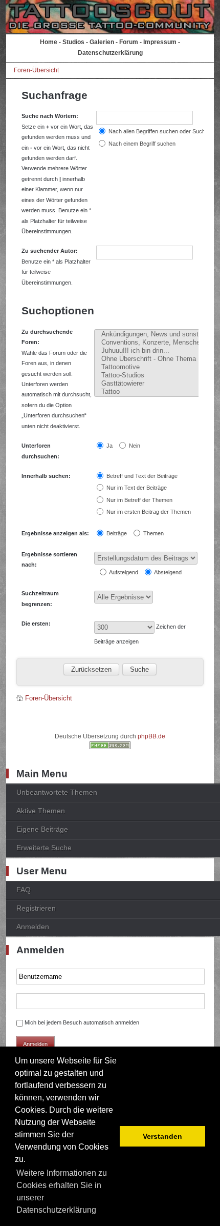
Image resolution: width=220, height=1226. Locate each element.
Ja (109, 446)
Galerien (102, 42)
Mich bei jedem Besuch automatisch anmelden (82, 1022)
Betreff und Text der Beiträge (141, 476)
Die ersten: (36, 623)
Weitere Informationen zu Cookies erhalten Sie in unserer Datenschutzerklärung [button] (61, 1191)
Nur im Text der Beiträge (136, 488)
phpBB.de (151, 736)
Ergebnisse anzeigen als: (55, 533)
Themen (153, 533)
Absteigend (167, 572)
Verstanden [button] (162, 1136)
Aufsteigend (123, 572)
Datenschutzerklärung (110, 52)
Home (48, 42)
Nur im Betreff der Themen (138, 500)
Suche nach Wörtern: (49, 116)
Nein (133, 446)
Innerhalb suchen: (46, 476)
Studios (73, 42)
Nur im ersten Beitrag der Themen (148, 512)
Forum (128, 42)
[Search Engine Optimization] (110, 747)
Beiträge (116, 533)
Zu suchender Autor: (49, 251)
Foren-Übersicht (36, 70)
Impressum (160, 42)
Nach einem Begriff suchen (141, 143)
